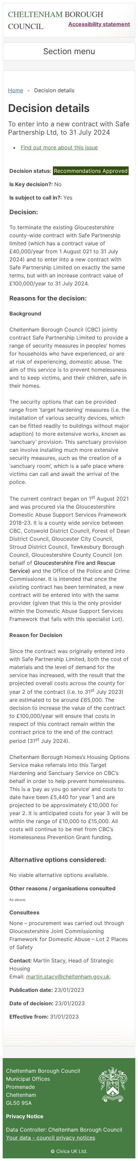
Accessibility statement (99, 24)
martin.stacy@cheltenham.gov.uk (68, 976)
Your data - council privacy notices (50, 1137)
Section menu (69, 51)
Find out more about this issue (59, 147)
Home (15, 90)
